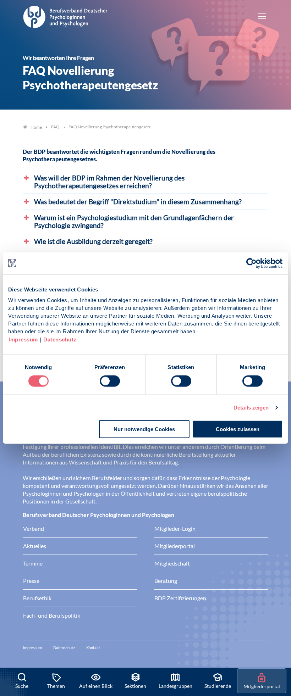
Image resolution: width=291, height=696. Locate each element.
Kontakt (93, 647)
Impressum (23, 339)
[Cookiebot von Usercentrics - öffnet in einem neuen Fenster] (252, 263)
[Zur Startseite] (65, 16)
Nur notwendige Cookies (144, 429)
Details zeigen (251, 407)
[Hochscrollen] (278, 643)
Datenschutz (60, 339)
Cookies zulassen (237, 429)
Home (36, 127)
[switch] (110, 380)
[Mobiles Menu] (262, 17)
